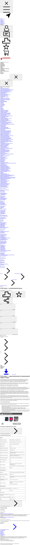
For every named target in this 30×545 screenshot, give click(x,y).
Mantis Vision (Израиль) (3, 223)
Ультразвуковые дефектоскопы (4, 119)
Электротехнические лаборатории (4, 174)
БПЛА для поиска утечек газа (4, 184)
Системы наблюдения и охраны (4, 147)
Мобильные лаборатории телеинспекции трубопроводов (8, 177)
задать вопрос (2, 522)
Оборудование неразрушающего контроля (6, 90)
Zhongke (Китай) (2, 260)
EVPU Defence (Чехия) (3, 204)
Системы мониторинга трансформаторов (5, 140)
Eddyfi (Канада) (2, 201)
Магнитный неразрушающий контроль (5, 122)
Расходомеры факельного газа (4, 169)
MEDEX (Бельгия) (2, 225)
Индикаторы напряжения (3, 146)
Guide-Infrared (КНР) (3, 213)
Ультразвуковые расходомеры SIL (4, 166)
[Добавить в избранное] (19, 294)
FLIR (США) (2, 207)
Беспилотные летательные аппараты (5, 94)
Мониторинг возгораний (3, 153)
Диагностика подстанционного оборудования (6, 141)
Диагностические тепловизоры (4, 110)
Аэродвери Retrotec (2, 117)
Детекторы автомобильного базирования (5, 131)
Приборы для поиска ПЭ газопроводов (5, 134)
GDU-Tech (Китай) (2, 210)
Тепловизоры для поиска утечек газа (5, 114)
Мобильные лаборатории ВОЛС (4, 176)
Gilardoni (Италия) (2, 211)
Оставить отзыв (2, 509)
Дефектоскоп (2, 63)
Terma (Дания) (2, 253)
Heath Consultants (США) (3, 215)
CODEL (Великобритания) (3, 193)
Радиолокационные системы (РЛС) (5, 151)
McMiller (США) (2, 224)
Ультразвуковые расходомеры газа (4, 167)
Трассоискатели (2, 154)
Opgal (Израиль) (2, 232)
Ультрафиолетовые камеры (3, 179)
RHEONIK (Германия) (3, 242)
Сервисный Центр (2, 23)
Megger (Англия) (2, 226)
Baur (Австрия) (2, 190)
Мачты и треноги (3, 70)
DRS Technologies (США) (3, 198)
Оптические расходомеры (3, 171)
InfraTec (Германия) (2, 217)
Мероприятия (2, 100)
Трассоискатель (2, 64)
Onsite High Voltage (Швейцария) (4, 231)
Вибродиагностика (2, 125)
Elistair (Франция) (2, 202)
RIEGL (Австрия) (2, 243)
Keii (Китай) (2, 220)
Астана (1, 18)
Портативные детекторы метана (4, 133)
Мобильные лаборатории (3, 92)
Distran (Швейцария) (3, 196)
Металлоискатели (2, 160)
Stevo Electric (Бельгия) (3, 251)
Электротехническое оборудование (5, 68)
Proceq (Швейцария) (3, 238)
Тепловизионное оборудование (4, 88)
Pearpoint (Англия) (2, 236)
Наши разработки (2, 104)
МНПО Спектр (2, 262)
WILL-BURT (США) (3, 258)
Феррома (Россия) (2, 267)
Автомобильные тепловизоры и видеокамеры (6, 148)
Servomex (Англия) (2, 248)
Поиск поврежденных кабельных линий (5, 137)
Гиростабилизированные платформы (5, 150)
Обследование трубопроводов (4, 162)
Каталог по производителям (4, 95)
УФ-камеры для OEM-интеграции (4, 180)
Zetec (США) (2, 259)
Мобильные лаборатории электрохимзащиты (6, 175)
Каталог (1, 87)
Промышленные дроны (3, 185)
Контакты (1, 108)
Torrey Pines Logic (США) (3, 255)
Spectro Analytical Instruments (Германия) (5, 250)
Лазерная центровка (3, 126)
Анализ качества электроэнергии (4, 144)
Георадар (2, 73)
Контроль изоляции (3, 159)
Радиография (2, 72)
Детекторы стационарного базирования (5, 132)
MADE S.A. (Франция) (3, 222)
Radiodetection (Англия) (3, 241)
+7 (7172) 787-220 (2, 530)
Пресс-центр (2, 22)
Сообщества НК (2, 105)
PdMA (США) (2, 235)
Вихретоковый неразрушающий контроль (5, 120)
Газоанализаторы (2, 163)
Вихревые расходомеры (3, 165)
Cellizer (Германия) (2, 192)
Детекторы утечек (3, 65)
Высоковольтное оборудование (4, 139)
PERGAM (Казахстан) (3, 237)
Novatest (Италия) (2, 229)
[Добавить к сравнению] (6, 294)
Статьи (1, 107)
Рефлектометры (2, 161)
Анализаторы (2, 69)
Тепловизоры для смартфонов (4, 111)
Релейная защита (2, 142)
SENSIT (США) (2, 247)
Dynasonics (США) (2, 199)
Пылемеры (1, 172)
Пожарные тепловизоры (3, 112)
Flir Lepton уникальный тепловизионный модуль (6, 513)
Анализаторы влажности (3, 164)
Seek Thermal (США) (3, 245)
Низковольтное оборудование (4, 145)
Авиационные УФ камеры (3, 181)
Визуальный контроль (3, 121)
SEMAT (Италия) (2, 246)
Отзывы (1, 368)
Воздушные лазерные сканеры (4, 127)
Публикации (2, 367)
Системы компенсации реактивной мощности (6, 143)
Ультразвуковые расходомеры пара (4, 168)
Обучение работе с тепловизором (4, 98)
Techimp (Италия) (2, 252)
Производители (2, 20)
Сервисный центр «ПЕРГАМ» (4, 96)
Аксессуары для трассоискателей (4, 155)
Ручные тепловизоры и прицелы (4, 149)
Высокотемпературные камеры (4, 116)
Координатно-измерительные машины (5, 128)
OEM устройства (2, 152)
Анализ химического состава (4, 123)
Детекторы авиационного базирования (5, 130)
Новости (1, 106)
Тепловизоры (2, 109)
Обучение (1, 97)
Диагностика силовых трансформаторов (5, 138)
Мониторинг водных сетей (4, 158)
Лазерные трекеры (2, 129)
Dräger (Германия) (2, 197)
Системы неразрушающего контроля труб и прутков (7, 124)
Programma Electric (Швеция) (4, 239)
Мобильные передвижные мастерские (5, 178)
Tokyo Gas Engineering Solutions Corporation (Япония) (7, 254)
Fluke (1, 208)
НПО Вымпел (2, 264)
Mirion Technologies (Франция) (4, 227)
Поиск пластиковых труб (3, 156)
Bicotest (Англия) (2, 191)
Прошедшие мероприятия (3, 101)
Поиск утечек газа (2, 93)
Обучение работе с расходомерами (4, 99)
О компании (2, 21)
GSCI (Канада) (2, 212)
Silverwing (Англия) (3, 249)
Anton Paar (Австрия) (3, 188)
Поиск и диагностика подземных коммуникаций (6, 89)
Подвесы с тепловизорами (3, 186)
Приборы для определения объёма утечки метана (6, 135)
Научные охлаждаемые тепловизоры (5, 113)
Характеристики (2, 366)
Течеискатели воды (2, 157)
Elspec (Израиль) (2, 203)
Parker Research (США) (3, 234)
